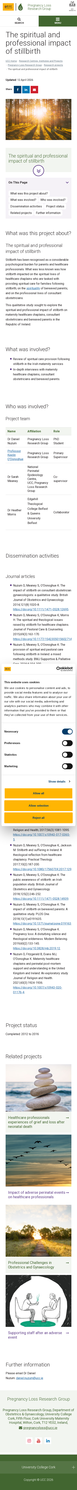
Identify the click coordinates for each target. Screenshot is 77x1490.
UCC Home (11, 61)
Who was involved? (53, 200)
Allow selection (39, 805)
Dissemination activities (26, 206)
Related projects (21, 213)
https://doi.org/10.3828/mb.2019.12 (36, 948)
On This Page (17, 182)
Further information (48, 213)
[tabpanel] (38, 135)
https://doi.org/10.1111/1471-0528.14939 (40, 898)
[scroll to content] (38, 170)
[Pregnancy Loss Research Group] (21, 7)
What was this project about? (29, 193)
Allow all (38, 793)
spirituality (33, 288)
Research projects (53, 65)
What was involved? (23, 200)
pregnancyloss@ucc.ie (40, 1428)
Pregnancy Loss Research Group (25, 65)
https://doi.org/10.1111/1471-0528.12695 (40, 609)
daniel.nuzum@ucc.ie (29, 1378)
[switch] (67, 743)
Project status (55, 206)
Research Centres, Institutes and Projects (41, 61)
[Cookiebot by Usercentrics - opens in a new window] (56, 669)
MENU (58, 23)
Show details (56, 781)
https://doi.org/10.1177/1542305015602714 (42, 639)
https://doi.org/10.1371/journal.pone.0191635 (43, 923)
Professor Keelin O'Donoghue (15, 455)
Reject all (38, 817)
